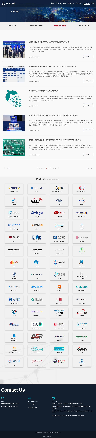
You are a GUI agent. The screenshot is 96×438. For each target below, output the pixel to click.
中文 (93, 3)
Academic (30, 407)
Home (52, 3)
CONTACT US (84, 26)
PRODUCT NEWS (60, 26)
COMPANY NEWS (36, 26)
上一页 (6, 168)
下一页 (90, 168)
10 (58, 168)
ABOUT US (12, 26)
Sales (29, 404)
